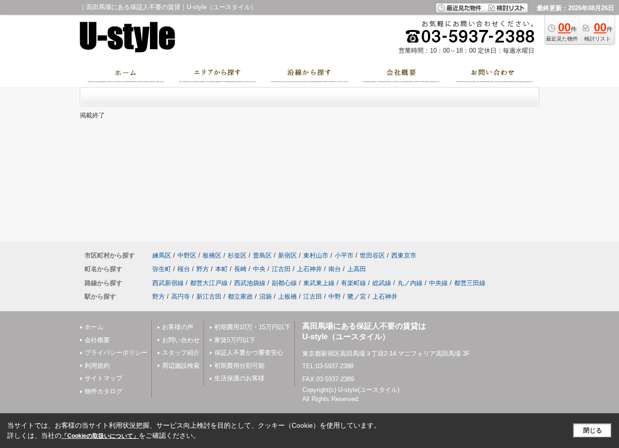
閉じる (592, 430)
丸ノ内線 (410, 283)
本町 (221, 269)
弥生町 (161, 269)
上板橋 (287, 296)
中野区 (186, 255)
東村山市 (315, 255)
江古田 (281, 269)
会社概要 (97, 340)
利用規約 (97, 365)
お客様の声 (177, 327)
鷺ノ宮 (356, 296)
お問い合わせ (181, 340)
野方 (202, 269)
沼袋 (265, 296)
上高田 (356, 269)
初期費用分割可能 (239, 365)
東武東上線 (319, 283)
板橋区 (212, 255)
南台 (334, 269)
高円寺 (180, 296)
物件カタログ (103, 391)
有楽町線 (353, 283)
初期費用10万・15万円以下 (252, 327)
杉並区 (237, 255)
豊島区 (262, 255)
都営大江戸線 (209, 283)
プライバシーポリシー (116, 352)
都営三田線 (470, 283)
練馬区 (161, 255)
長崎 (240, 269)
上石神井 (309, 269)
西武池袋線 (249, 283)
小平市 (344, 255)
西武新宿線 (168, 283)
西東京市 (403, 255)
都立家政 (240, 296)
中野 (334, 296)
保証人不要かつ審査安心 (248, 352)
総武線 (381, 283)
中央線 (438, 283)
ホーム (94, 327)
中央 (259, 269)
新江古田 (208, 296)
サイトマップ (103, 378)
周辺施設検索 (181, 365)
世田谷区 (372, 255)
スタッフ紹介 (181, 352)
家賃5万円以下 (234, 340)
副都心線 (284, 283)
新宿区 (287, 255)
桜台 (183, 269)
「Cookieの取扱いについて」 (100, 436)
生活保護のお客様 (239, 378)
